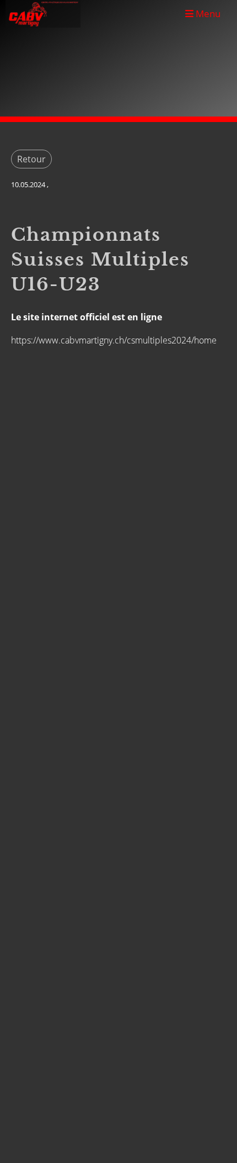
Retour (31, 159)
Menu (206, 13)
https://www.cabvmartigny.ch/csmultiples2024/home (114, 340)
